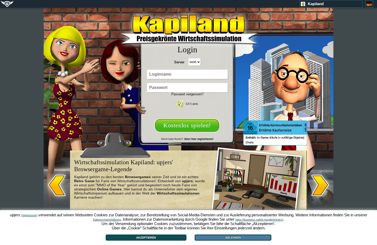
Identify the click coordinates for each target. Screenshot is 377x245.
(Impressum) (29, 215)
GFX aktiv (192, 103)
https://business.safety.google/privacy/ (259, 219)
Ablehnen (233, 237)
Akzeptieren (146, 237)
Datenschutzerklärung (107, 219)
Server (179, 62)
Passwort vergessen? (187, 94)
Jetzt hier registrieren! (199, 138)
